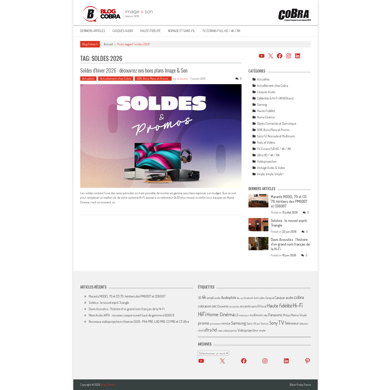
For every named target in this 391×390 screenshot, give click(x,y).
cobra (299, 297)
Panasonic (275, 314)
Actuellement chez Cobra (115, 78)
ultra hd (210, 330)
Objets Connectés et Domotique (276, 123)
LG (236, 315)
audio (217, 298)
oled (266, 315)
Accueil (108, 44)
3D (199, 298)
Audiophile (228, 297)
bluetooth (249, 298)
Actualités (88, 78)
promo (203, 323)
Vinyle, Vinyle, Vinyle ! (270, 174)
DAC (214, 306)
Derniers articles (92, 31)
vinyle (262, 330)
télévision (303, 323)
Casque (269, 298)
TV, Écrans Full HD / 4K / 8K (221, 31)
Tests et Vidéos (266, 142)
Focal (263, 306)
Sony (273, 323)
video (219, 330)
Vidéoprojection (267, 161)
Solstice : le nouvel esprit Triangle (109, 303)
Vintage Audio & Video (271, 168)
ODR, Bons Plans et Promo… (153, 78)
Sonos (265, 323)
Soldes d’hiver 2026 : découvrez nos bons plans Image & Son (133, 70)
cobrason (204, 306)
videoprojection (230, 330)
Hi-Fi (298, 305)
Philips (286, 315)
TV (281, 322)
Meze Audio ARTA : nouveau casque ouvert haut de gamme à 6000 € (132, 315)
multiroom (256, 315)
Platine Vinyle (299, 315)
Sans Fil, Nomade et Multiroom (276, 136)
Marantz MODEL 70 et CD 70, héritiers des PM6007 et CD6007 (289, 201)
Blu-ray (240, 298)
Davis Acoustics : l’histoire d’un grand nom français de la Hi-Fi (290, 244)
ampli (210, 297)
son (258, 323)
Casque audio (284, 297)
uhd (200, 330)
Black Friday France (300, 384)
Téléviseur (291, 323)
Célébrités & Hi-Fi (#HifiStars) (275, 98)
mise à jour (244, 315)
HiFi (202, 314)
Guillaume (182, 78)
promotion (215, 323)
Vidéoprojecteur (248, 330)
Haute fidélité (279, 305)
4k (204, 297)
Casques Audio (122, 31)
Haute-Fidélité (150, 31)
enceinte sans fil (250, 306)
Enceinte (223, 306)
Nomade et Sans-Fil (181, 31)
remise (226, 323)
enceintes (234, 306)
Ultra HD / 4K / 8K (268, 155)
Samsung (238, 323)
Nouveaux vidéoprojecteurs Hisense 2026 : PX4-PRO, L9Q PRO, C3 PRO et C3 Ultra (139, 321)
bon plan (259, 298)
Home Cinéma (266, 117)
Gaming (262, 104)
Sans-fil (251, 323)
